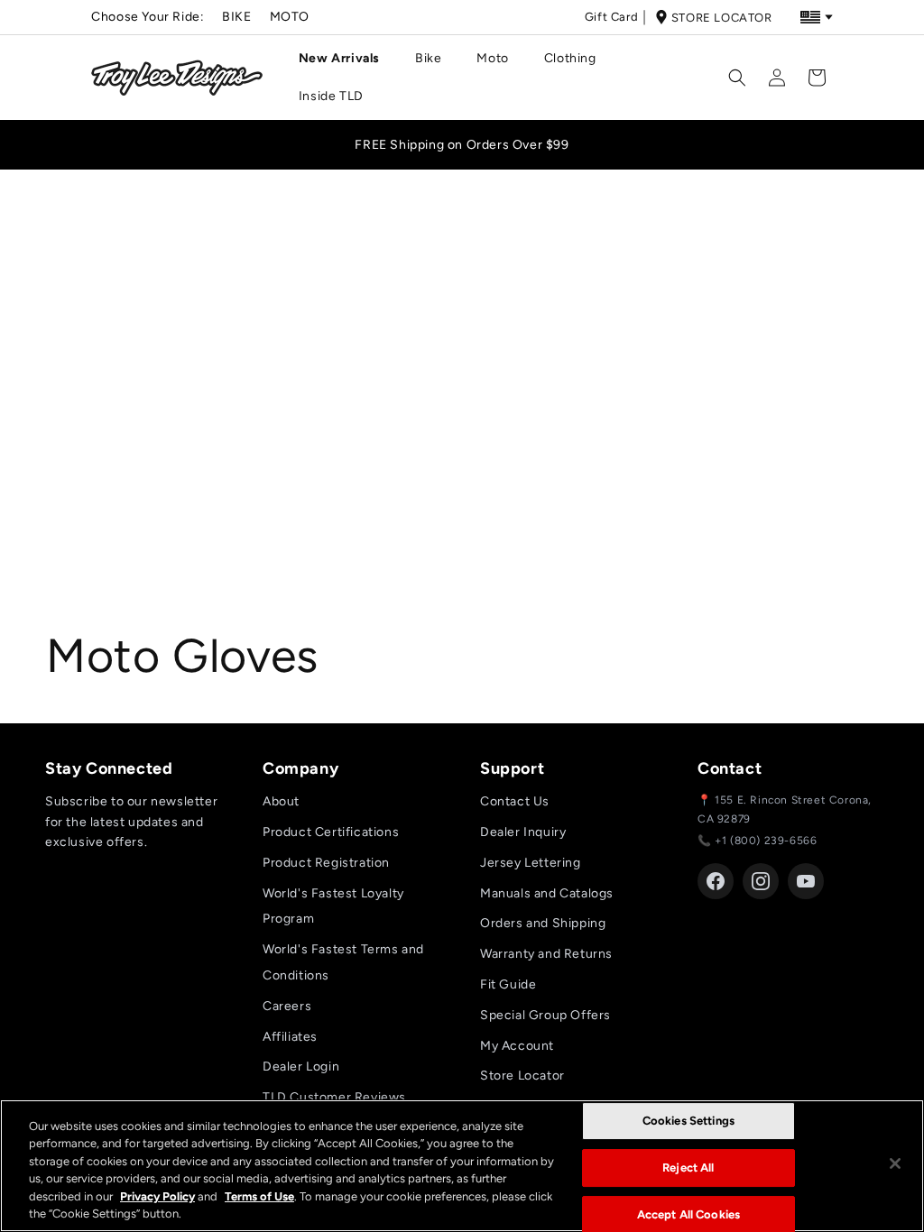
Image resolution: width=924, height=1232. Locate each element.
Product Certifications (331, 832)
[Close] (895, 1163)
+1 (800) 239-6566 (766, 840)
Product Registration (326, 862)
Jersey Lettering (530, 862)
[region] (462, 1165)
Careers (287, 1006)
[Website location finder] (816, 17)
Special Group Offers (545, 1015)
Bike (236, 16)
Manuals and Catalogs (547, 893)
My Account (517, 1045)
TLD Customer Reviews (334, 1097)
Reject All (688, 1167)
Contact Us (515, 801)
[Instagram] (761, 881)
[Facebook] (716, 881)
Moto (290, 16)
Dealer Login (301, 1066)
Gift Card (611, 16)
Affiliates (290, 1036)
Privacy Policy (157, 1196)
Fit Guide (508, 984)
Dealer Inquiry (523, 832)
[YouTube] (806, 881)
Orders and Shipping (542, 923)
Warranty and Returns (546, 953)
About (281, 801)
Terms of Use (259, 1196)
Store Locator (721, 17)
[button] (346, 59)
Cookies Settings (688, 1121)
